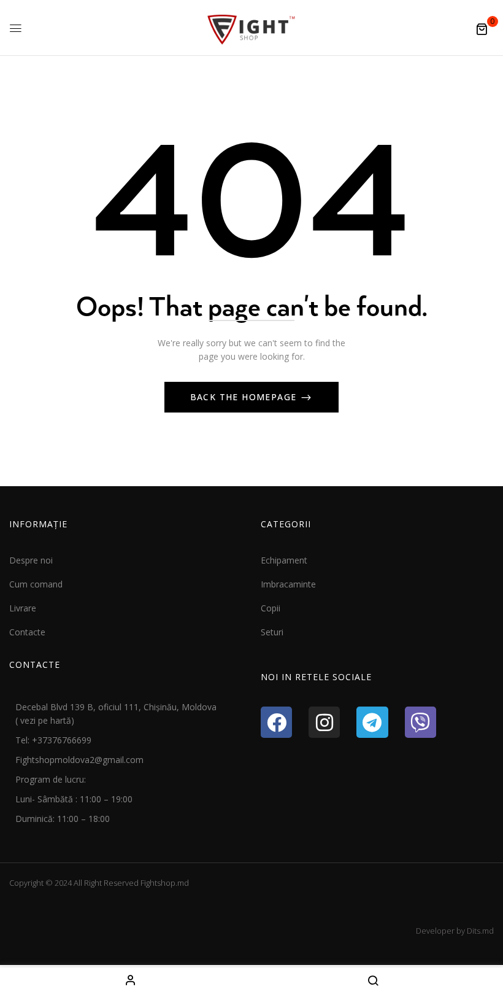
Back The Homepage (245, 397)
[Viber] (420, 722)
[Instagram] (324, 722)
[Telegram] (372, 722)
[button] (481, 28)
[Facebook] (276, 722)
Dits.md (480, 930)
